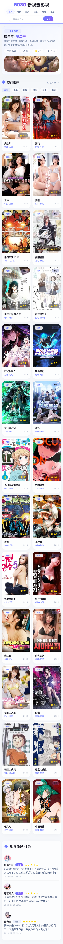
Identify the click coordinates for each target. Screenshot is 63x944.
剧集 (27, 12)
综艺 (36, 12)
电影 (19, 12)
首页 (10, 12)
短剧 (52, 12)
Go (48, 18)
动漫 (44, 12)
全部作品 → (53, 82)
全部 (6, 90)
